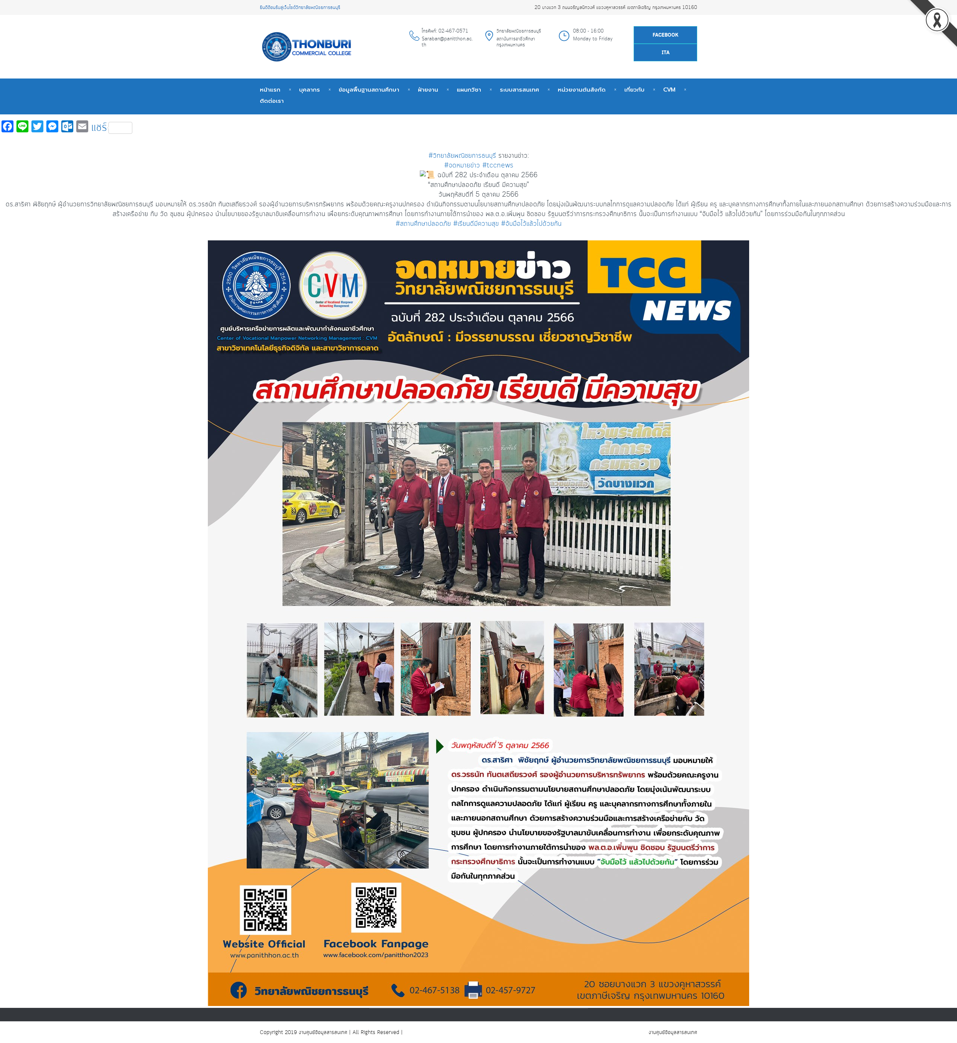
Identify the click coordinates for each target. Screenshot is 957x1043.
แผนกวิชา (469, 90)
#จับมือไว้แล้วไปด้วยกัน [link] (531, 224)
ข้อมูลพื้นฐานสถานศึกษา (369, 90)
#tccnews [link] (497, 165)
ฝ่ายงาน (428, 90)
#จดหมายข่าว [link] (462, 165)
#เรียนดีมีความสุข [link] (476, 224)
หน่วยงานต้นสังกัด (582, 90)
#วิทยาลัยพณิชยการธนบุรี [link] (462, 156)
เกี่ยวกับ (634, 90)
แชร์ (99, 128)
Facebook (665, 35)
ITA (666, 52)
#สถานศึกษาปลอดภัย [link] (423, 224)
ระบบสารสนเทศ (519, 90)
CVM (669, 90)
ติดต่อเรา (272, 101)
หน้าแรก (270, 90)
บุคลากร (309, 90)
